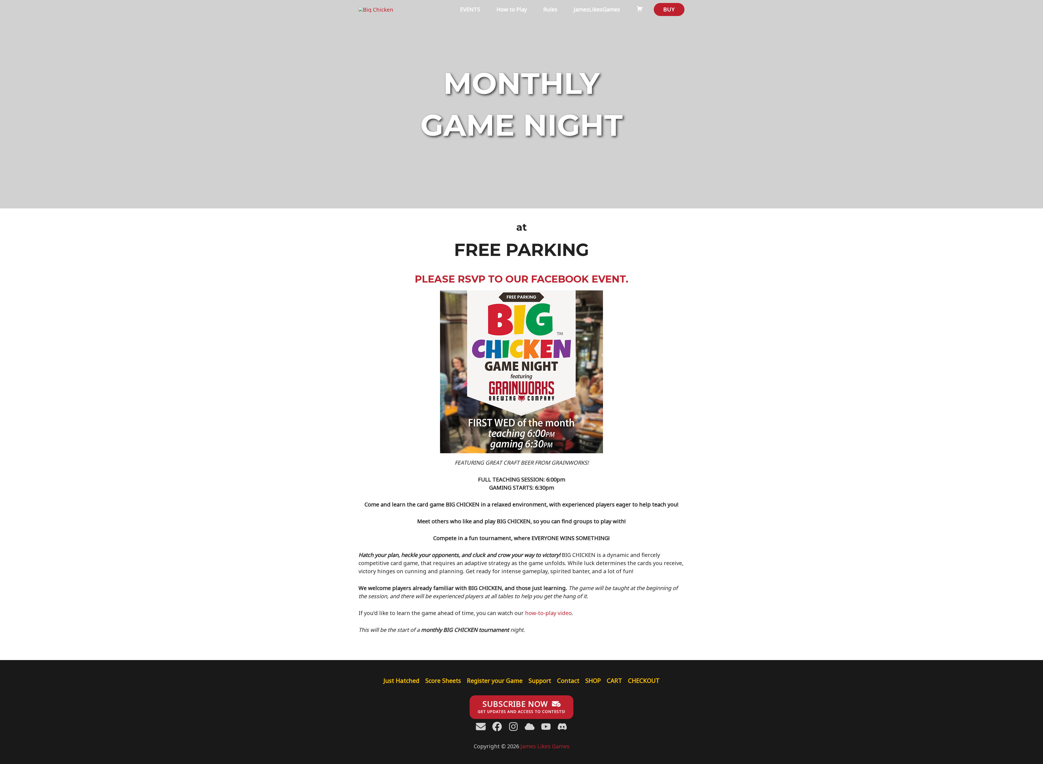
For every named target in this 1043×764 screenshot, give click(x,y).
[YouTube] (546, 726)
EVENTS (470, 9)
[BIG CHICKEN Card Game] (376, 9)
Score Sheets (443, 680)
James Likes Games (545, 746)
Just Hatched (401, 680)
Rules (550, 9)
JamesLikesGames (597, 9)
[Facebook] (497, 726)
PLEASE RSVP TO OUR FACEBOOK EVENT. (521, 279)
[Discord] (530, 726)
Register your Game (495, 680)
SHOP (593, 680)
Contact (568, 680)
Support (540, 680)
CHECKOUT (643, 680)
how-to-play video (548, 613)
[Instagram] (513, 726)
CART (614, 680)
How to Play (512, 9)
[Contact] (481, 726)
